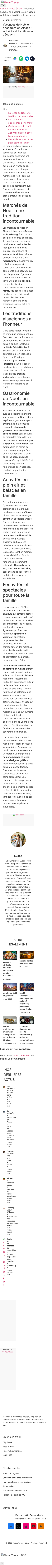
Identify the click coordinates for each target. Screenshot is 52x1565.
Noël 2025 (7, 1455)
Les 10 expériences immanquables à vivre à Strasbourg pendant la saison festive (26, 1001)
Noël (19, 8)
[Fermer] (2, 1563)
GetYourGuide (23, 87)
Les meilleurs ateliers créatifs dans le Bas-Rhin (11, 1092)
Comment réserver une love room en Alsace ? (11, 1159)
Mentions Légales (11, 1473)
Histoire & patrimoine (12, 1451)
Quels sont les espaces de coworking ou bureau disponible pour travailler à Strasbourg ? (11, 1253)
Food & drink (8, 1446)
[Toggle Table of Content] (5, 109)
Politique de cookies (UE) (14, 1495)
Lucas (15, 40)
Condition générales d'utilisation (17, 1477)
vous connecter (21, 1055)
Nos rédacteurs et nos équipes (17, 1482)
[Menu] (3, 5)
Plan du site (8, 1486)
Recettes (16, 20)
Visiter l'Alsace (7, 8)
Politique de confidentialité (15, 1490)
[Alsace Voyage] (10, 2)
